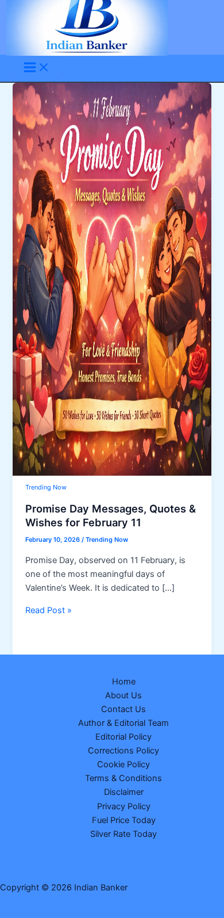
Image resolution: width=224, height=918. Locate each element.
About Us (123, 695)
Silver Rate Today (123, 834)
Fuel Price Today (124, 820)
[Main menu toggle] (36, 68)
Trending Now (46, 487)
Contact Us (123, 709)
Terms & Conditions (123, 778)
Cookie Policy (123, 764)
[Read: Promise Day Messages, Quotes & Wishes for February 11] (112, 473)
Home (124, 681)
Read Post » (48, 610)
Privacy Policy (123, 806)
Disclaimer (124, 792)
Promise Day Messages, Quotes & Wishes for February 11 (110, 515)
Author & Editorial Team (123, 723)
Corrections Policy (123, 750)
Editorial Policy (123, 737)
